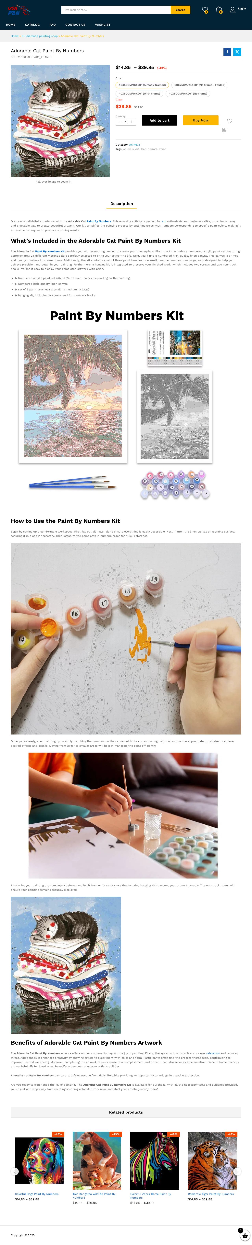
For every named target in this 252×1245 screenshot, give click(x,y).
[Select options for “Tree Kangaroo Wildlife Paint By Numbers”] (83, 1185)
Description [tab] (121, 204)
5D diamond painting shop (40, 36)
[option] (40, 1169)
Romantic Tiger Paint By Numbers (211, 1193)
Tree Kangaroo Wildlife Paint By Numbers (94, 1195)
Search (180, 9)
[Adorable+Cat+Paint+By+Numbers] (237, 52)
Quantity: (121, 116)
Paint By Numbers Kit (49, 251)
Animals (134, 144)
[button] (142, 85)
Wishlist (102, 24)
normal (152, 149)
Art (137, 149)
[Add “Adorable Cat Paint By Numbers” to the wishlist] (229, 121)
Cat (143, 149)
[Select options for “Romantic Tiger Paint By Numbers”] (198, 1185)
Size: (119, 78)
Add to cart (160, 120)
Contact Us (75, 24)
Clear (119, 99)
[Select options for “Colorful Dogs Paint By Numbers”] (25, 1185)
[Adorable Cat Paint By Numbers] (227, 52)
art (164, 221)
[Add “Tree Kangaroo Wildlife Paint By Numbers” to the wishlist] (101, 1185)
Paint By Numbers (99, 221)
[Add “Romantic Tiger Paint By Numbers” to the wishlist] (216, 1185)
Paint (162, 149)
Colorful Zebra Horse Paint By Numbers (150, 1195)
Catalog (32, 24)
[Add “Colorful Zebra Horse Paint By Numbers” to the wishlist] (158, 1185)
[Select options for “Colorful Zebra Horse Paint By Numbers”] (140, 1185)
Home (10, 24)
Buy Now (201, 120)
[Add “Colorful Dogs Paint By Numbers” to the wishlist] (43, 1185)
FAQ (52, 24)
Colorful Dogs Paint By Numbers (36, 1193)
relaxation (213, 1053)
